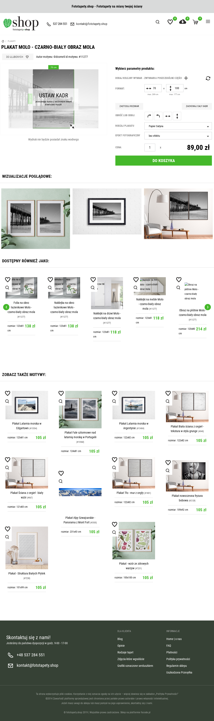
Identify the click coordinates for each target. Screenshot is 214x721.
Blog (120, 639)
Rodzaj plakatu (124, 125)
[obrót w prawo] (149, 116)
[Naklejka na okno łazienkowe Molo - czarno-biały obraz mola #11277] (21, 288)
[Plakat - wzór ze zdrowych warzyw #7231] (133, 540)
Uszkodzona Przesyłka (179, 672)
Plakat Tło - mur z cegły (130, 492)
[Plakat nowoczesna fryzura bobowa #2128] (187, 476)
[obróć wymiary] (208, 78)
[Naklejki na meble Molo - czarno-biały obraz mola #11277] (107, 286)
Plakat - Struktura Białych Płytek (26, 573)
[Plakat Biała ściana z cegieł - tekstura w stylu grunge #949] (187, 406)
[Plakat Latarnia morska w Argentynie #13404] (133, 405)
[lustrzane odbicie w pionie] (177, 116)
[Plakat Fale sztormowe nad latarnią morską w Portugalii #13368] (80, 409)
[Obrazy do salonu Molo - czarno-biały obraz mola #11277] (193, 291)
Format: (120, 88)
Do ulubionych (14, 56)
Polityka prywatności (178, 659)
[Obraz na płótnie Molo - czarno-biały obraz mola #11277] (150, 291)
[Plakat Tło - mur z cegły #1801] (133, 473)
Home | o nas (174, 639)
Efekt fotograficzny (127, 135)
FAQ (168, 645)
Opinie (121, 645)
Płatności (171, 652)
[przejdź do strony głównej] (21, 23)
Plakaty (11, 41)
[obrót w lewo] (158, 116)
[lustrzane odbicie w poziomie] (167, 116)
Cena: (118, 147)
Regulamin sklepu (176, 665)
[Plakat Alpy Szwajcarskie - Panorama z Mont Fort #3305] (80, 492)
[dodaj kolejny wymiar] (152, 78)
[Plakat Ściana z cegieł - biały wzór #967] (26, 473)
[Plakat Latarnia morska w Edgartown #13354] (26, 405)
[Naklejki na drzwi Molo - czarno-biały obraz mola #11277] (64, 293)
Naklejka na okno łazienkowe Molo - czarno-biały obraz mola (21, 307)
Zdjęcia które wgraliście (130, 659)
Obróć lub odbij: (125, 115)
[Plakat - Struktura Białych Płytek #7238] (26, 548)
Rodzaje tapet (125, 652)
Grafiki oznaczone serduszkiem (135, 665)
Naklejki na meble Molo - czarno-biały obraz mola (107, 304)
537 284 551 (60, 24)
